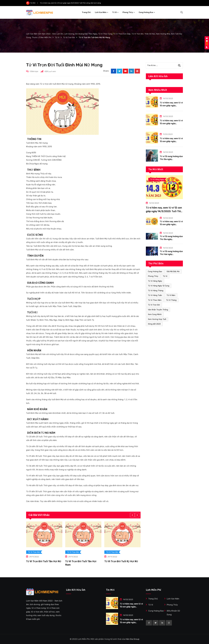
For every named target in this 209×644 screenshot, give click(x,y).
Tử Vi (114, 12)
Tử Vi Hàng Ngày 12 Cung (158, 286)
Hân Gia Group (132, 639)
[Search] (181, 12)
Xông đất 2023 (154, 324)
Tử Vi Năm (171, 295)
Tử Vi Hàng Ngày (155, 281)
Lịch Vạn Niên (100, 12)
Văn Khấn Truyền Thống (158, 310)
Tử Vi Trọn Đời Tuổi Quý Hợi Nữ (122, 561)
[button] (132, 515)
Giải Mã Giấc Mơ (173, 271)
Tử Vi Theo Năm (154, 300)
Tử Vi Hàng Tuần (155, 295)
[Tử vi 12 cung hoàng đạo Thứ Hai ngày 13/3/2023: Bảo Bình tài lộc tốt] (152, 251)
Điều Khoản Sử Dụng (173, 613)
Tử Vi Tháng (171, 300)
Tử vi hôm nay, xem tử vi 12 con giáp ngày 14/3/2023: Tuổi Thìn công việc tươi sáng (164, 211)
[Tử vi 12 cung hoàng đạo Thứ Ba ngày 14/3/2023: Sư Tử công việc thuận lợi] (152, 156)
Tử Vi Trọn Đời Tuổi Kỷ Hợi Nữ (82, 561)
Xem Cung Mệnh (155, 314)
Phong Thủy (128, 12)
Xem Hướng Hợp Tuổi (157, 319)
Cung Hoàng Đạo (146, 12)
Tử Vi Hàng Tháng (155, 290)
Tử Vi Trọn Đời (154, 305)
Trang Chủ (86, 12)
